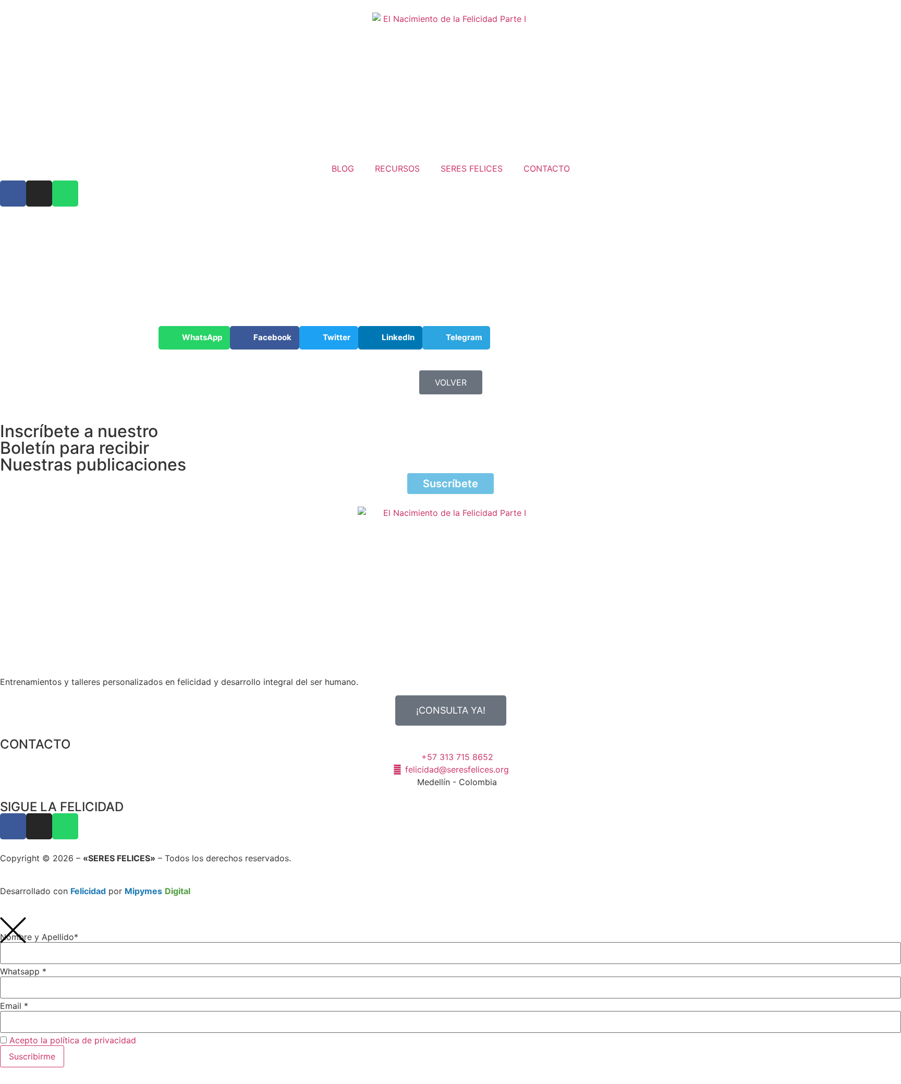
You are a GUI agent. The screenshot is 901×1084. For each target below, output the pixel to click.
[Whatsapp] (65, 193)
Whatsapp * (23, 971)
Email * (14, 1006)
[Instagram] (39, 193)
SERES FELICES (472, 168)
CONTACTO (546, 168)
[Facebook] (13, 193)
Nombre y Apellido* (39, 937)
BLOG (343, 168)
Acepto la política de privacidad (72, 1040)
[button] (194, 338)
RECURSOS (397, 168)
